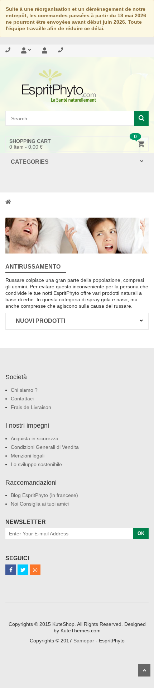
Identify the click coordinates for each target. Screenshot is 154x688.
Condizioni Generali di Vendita (45, 447)
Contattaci (22, 398)
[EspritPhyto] (77, 85)
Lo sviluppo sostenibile (36, 464)
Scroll (144, 670)
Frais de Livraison (31, 407)
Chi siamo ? (24, 390)
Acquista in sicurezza (34, 438)
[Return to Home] (8, 201)
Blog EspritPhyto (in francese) (44, 495)
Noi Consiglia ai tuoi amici (40, 504)
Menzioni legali (27, 456)
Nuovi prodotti (40, 321)
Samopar (83, 640)
